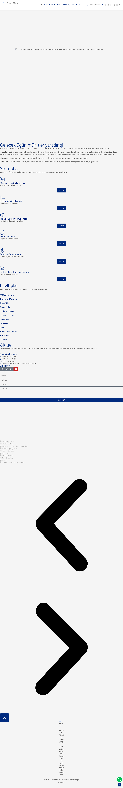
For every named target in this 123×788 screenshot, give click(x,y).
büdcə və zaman (70, 154)
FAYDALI (74, 5)
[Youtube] (119, 5)
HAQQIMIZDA (48, 5)
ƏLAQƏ (81, 5)
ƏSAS (41, 5)
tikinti (10, 152)
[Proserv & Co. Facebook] (112, 5)
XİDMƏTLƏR (58, 5)
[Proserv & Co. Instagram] (114, 5)
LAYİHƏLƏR (67, 5)
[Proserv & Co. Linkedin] (117, 5)
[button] (61, 525)
